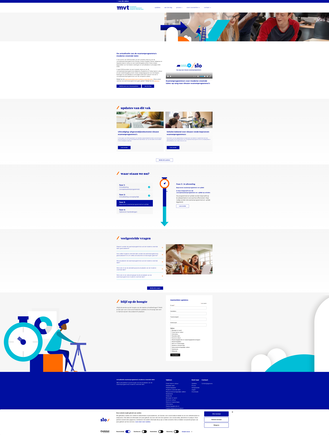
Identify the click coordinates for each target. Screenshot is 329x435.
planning (156, 81)
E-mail (172, 305)
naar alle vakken (123, 1)
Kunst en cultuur (176, 338)
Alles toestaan (216, 414)
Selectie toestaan (216, 419)
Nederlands (175, 349)
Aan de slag (148, 86)
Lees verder (124, 147)
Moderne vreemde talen (178, 345)
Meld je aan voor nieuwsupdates (128, 86)
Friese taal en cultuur (177, 332)
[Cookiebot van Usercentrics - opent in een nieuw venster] (105, 431)
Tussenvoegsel (174, 317)
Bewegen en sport (177, 330)
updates (157, 7)
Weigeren (216, 425)
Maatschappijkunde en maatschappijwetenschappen (186, 339)
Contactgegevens (207, 383)
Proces (194, 385)
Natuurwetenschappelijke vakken (181, 347)
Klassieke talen (176, 336)
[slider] (181, 76)
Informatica (175, 334)
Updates (194, 383)
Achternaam (173, 322)
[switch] (144, 431)
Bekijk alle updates (164, 160)
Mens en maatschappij (178, 343)
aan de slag (168, 7)
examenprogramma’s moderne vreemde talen (139, 79)
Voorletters (173, 311)
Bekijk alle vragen (155, 288)
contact (206, 7)
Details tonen (186, 431)
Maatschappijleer (176, 341)
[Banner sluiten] (232, 412)
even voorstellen (192, 7)
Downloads (195, 392)
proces (178, 7)
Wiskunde (174, 351)
